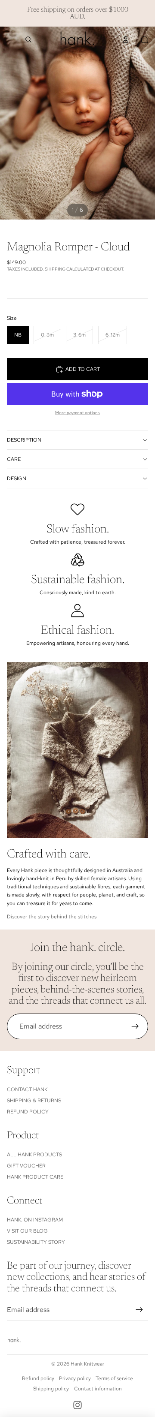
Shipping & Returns (34, 1100)
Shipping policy (51, 1388)
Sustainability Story (36, 1242)
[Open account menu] (125, 39)
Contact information (98, 1388)
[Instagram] (77, 1405)
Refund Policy (28, 1111)
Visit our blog (27, 1230)
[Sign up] (135, 1026)
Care (14, 459)
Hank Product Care (35, 1176)
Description (24, 439)
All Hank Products (34, 1154)
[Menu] (10, 39)
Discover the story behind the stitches (51, 916)
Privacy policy (75, 1378)
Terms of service (114, 1378)
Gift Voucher (26, 1165)
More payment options (77, 412)
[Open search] (28, 39)
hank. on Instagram (35, 1219)
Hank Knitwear (87, 1363)
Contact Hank (27, 1089)
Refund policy (38, 1378)
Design (16, 478)
